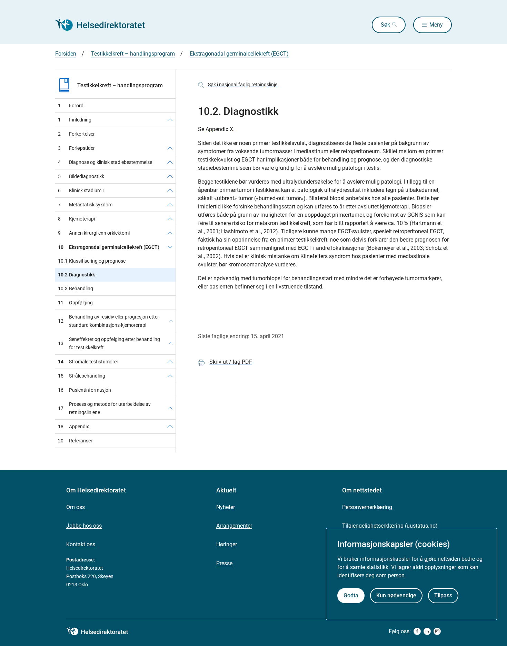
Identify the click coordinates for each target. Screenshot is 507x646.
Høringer (226, 544)
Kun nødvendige (396, 595)
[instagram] (437, 631)
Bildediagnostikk (81, 176)
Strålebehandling (81, 376)
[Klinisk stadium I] (170, 190)
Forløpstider (76, 148)
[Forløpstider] (170, 148)
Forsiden (65, 53)
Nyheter (225, 507)
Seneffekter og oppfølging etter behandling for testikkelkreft (109, 343)
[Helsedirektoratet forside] (105, 25)
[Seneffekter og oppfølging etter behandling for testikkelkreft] (171, 343)
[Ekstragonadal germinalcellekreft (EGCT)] (170, 247)
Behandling (75, 288)
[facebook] (417, 631)
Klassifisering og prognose (92, 261)
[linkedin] (427, 631)
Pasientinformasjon (84, 390)
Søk (385, 24)
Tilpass (443, 595)
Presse (224, 563)
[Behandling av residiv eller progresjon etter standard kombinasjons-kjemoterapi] (171, 321)
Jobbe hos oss (84, 525)
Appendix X (219, 129)
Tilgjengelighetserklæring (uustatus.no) (390, 525)
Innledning (74, 120)
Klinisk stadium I (81, 190)
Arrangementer (234, 525)
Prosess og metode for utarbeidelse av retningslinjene (104, 408)
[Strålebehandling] (170, 376)
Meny (436, 24)
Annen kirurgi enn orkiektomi (94, 233)
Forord (70, 105)
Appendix (73, 426)
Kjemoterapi (76, 219)
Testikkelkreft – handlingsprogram (133, 53)
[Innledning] (170, 120)
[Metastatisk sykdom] (170, 204)
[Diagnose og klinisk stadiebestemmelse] (170, 162)
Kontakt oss (80, 544)
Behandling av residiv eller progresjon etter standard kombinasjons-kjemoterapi (108, 321)
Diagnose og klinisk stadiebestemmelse (105, 162)
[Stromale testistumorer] (170, 362)
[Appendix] (170, 426)
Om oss (75, 507)
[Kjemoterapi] (170, 219)
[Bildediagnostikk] (170, 176)
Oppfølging (75, 302)
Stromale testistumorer (88, 361)
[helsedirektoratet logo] (102, 631)
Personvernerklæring (367, 507)
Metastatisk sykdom (85, 204)
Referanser (75, 440)
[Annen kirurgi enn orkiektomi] (170, 233)
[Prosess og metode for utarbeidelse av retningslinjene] (170, 408)
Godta (351, 595)
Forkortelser (76, 134)
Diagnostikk (76, 274)
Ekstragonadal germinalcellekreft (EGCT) (239, 53)
